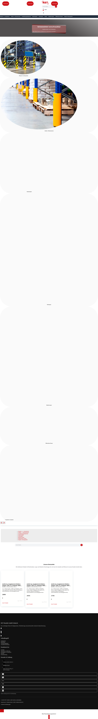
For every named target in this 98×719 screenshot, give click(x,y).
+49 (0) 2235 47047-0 (8, 662)
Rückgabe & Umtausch (6, 652)
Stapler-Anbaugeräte (68, 16)
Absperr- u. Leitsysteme (4, 16)
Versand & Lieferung (5, 651)
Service (2, 653)
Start (33, 31)
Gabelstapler (34, 16)
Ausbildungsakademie (26, 16)
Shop (36, 31)
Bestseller (3, 642)
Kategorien (3, 641)
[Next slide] (4, 523)
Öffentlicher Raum (59, 16)
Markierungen (51, 16)
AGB (14, 702)
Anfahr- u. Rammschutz (15, 16)
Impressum (3, 702)
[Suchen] (56, 6)
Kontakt (2, 649)
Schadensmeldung (5, 644)
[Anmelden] (43, 12)
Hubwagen (41, 16)
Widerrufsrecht (19, 702)
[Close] (2, 710)
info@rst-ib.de (6, 665)
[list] (49, 280)
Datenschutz (9, 702)
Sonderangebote (4, 643)
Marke (46, 16)
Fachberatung (4, 654)
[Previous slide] (1, 523)
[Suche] (81, 545)
